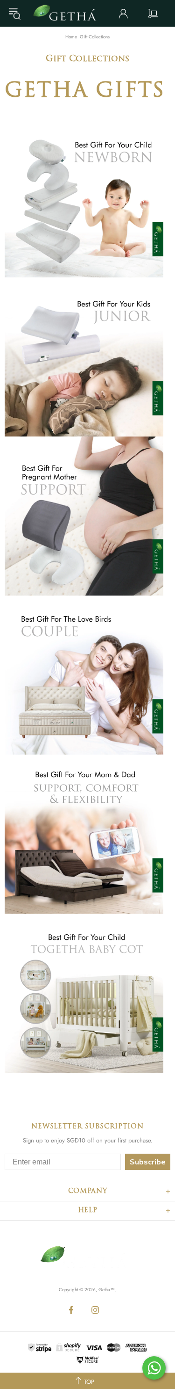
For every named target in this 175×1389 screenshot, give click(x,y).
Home (71, 37)
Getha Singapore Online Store (68, 13)
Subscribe (148, 1162)
